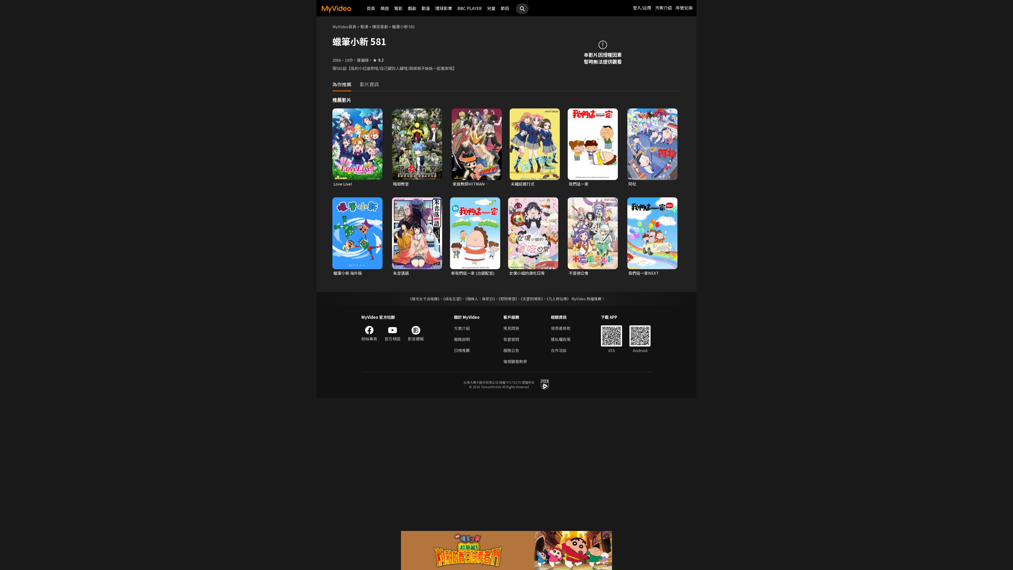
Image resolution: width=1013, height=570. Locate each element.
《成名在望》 (452, 298)
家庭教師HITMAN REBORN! (469, 184)
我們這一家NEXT (643, 273)
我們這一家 (579, 184)
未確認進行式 (522, 184)
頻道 (384, 8)
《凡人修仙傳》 (559, 298)
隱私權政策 (561, 339)
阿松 (632, 184)
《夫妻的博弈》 (532, 298)
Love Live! (342, 184)
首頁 (371, 8)
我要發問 (511, 339)
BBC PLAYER (469, 8)
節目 (505, 8)
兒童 (491, 8)
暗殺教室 (401, 184)
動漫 (426, 8)
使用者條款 (561, 328)
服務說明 (462, 339)
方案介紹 (663, 7)
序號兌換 (684, 7)
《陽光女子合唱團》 (423, 298)
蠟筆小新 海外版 (347, 273)
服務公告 (511, 350)
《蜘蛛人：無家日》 (480, 298)
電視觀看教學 (515, 361)
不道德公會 (579, 273)
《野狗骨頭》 (508, 298)
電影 (398, 8)
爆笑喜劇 (380, 26)
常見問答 (511, 328)
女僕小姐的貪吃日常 (527, 273)
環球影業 (443, 8)
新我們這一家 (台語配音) (472, 273)
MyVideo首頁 (344, 26)
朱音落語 (401, 273)
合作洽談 (559, 350)
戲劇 (412, 8)
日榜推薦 (462, 350)
